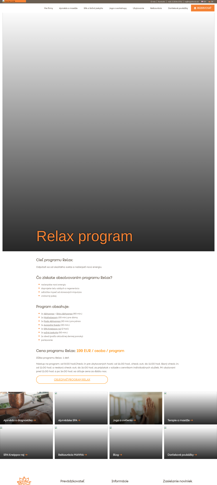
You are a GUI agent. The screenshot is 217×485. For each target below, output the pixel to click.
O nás (153, 2)
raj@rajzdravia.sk (192, 2)
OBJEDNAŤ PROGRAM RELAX (72, 379)
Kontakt (161, 2)
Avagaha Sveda (52, 325)
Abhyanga (49, 313)
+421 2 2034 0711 (175, 2)
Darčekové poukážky (178, 8)
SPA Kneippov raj (52, 329)
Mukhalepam (51, 317)
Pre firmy (48, 8)
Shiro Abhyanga (64, 313)
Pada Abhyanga (52, 321)
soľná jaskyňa (51, 332)
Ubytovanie (138, 8)
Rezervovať (204, 8)
